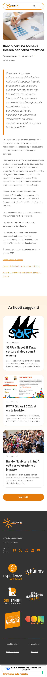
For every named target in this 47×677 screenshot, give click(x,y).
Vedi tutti (23, 497)
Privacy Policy (34, 644)
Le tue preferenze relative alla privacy (26, 668)
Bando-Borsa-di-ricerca (13, 259)
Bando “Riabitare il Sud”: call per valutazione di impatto (22, 465)
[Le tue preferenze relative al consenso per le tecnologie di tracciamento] (42, 672)
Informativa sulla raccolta (15, 674)
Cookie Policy (12, 644)
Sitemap (34, 651)
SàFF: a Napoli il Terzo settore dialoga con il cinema (21, 351)
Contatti (9, 78)
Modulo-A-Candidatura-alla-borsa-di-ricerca (21, 266)
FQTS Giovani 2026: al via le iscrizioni (21, 408)
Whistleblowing (12, 651)
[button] (40, 6)
